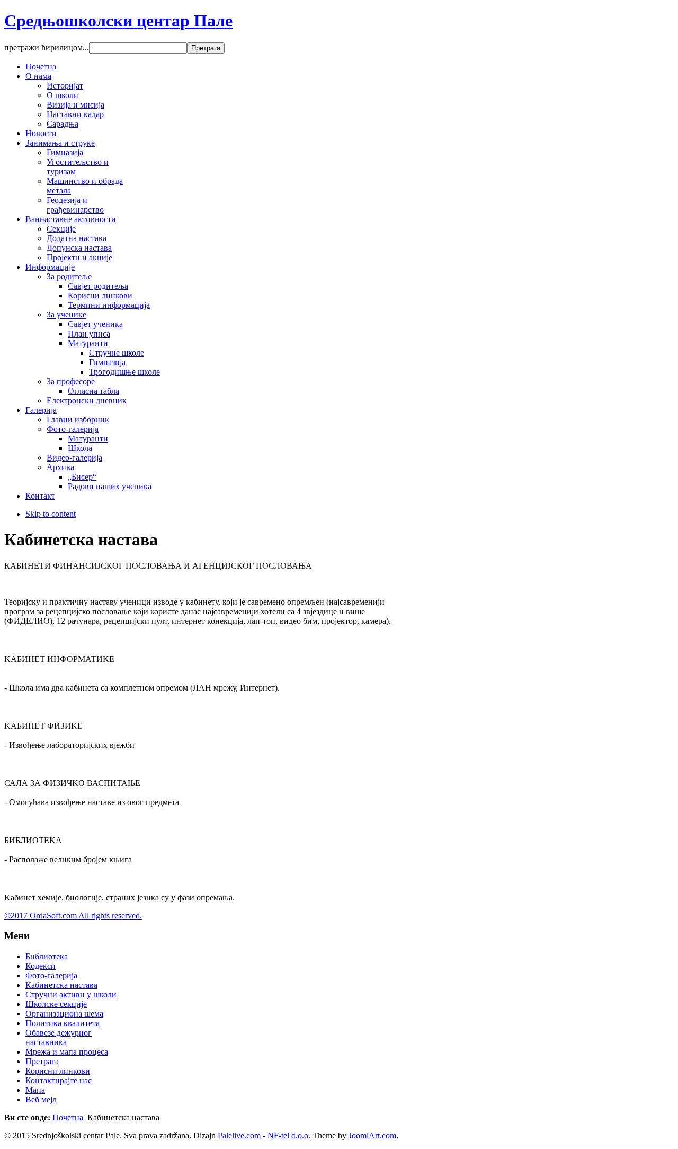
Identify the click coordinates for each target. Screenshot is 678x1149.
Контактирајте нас (58, 1080)
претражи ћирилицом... (46, 47)
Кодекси (40, 965)
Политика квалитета (62, 1023)
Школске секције (56, 1004)
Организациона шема (64, 1013)
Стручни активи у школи (71, 994)
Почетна (67, 1117)
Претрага (42, 1061)
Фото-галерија (51, 975)
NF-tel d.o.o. (288, 1135)
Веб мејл (41, 1099)
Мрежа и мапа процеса (66, 1051)
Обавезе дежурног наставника (58, 1037)
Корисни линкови (57, 1070)
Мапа (35, 1089)
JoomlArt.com (372, 1135)
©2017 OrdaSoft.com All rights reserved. (73, 915)
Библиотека (46, 956)
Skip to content (50, 513)
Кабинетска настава (61, 984)
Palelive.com (239, 1135)
